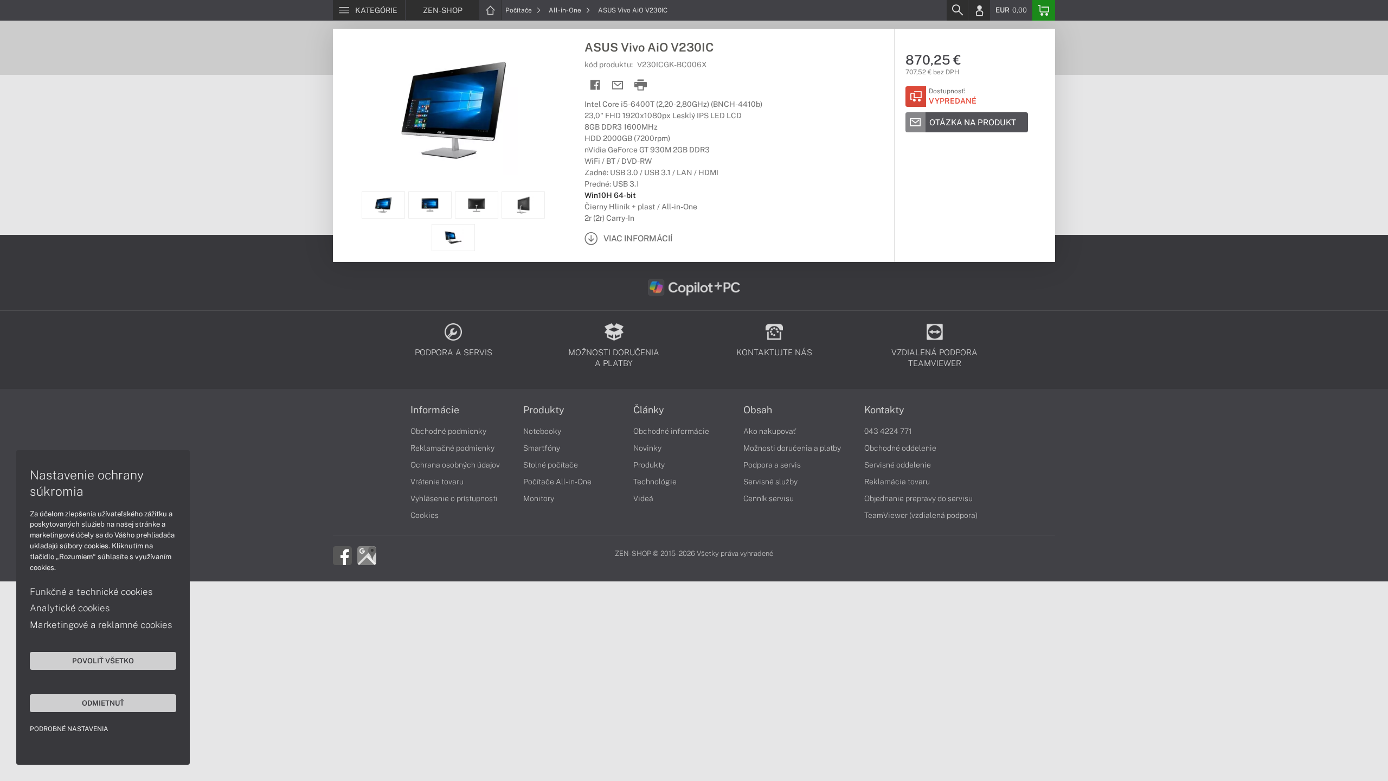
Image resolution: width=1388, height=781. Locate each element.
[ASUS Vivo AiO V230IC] (453, 110)
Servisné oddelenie (897, 464)
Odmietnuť (103, 703)
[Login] (979, 10)
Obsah (757, 410)
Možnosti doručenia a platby (792, 448)
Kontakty (884, 410)
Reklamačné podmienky (452, 448)
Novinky (647, 448)
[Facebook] (342, 554)
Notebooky (542, 431)
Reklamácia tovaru (897, 481)
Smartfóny (541, 448)
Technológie (655, 481)
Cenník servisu (768, 498)
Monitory (538, 498)
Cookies (424, 515)
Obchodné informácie (671, 431)
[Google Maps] (366, 554)
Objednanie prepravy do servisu (918, 498)
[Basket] (1043, 10)
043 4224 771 (888, 431)
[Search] (957, 10)
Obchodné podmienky (448, 431)
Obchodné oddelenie (900, 448)
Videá (643, 498)
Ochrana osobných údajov (455, 464)
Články (648, 410)
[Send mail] (617, 85)
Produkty (543, 410)
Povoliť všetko (103, 660)
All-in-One (566, 10)
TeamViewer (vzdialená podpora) (921, 515)
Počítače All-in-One (557, 481)
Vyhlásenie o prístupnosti (454, 498)
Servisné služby (770, 481)
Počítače (519, 10)
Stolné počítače (550, 464)
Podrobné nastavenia (69, 729)
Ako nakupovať (769, 431)
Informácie (434, 410)
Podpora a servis (772, 464)
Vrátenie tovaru (437, 481)
